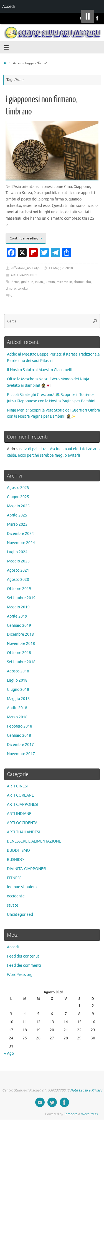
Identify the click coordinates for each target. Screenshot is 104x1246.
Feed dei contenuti (23, 956)
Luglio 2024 (17, 552)
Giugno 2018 (18, 689)
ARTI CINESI (17, 786)
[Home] (5, 63)
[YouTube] (40, 1102)
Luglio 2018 (17, 680)
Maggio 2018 (18, 698)
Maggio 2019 (18, 607)
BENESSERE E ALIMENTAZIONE (34, 841)
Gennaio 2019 (19, 625)
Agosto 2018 (18, 671)
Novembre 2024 (21, 542)
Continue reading (24, 238)
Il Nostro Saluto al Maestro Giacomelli (39, 370)
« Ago (9, 1053)
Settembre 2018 (21, 662)
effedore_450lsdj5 (25, 268)
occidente (16, 896)
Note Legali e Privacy (86, 1090)
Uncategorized (20, 914)
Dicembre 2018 (20, 634)
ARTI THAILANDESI (23, 832)
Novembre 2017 (21, 753)
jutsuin (50, 282)
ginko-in (27, 282)
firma (15, 282)
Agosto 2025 (18, 487)
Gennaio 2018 (19, 735)
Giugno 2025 (18, 497)
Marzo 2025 (17, 524)
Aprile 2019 (17, 616)
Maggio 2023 (18, 561)
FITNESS (14, 878)
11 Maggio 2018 (61, 268)
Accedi (13, 947)
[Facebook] (97, 18)
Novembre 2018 (21, 643)
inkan (39, 282)
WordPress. (89, 1114)
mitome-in (64, 282)
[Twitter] (52, 1102)
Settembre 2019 (21, 598)
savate (12, 905)
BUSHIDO (15, 859)
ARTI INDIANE (19, 813)
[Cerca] (95, 321)
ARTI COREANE (20, 795)
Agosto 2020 (18, 579)
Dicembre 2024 (20, 533)
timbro (11, 288)
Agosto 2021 (18, 570)
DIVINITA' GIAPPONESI (26, 868)
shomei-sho (82, 282)
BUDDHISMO (18, 850)
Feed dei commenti (24, 965)
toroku (22, 288)
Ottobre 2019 (19, 588)
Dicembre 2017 (20, 744)
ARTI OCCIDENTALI (23, 823)
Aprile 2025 (17, 515)
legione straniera (22, 887)
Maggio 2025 (18, 506)
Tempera (70, 1114)
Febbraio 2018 (19, 726)
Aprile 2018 (17, 708)
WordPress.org (19, 974)
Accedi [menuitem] (8, 6)
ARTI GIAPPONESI (24, 275)
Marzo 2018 (17, 717)
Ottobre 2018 (19, 652)
